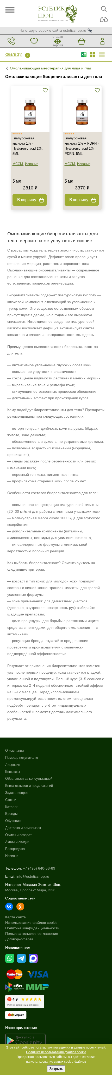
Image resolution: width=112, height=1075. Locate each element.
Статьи (10, 800)
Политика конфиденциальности (32, 928)
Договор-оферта (19, 939)
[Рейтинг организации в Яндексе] (24, 1001)
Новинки (11, 856)
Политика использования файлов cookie (56, 1052)
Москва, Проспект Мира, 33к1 (30, 890)
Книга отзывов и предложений (29, 786)
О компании (14, 750)
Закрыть (56, 1069)
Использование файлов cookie (31, 922)
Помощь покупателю (21, 758)
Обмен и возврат (18, 835)
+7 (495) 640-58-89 (39, 868)
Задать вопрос (16, 793)
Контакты (12, 772)
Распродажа (15, 849)
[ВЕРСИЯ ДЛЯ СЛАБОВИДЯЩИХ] (103, 19)
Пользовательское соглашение (31, 933)
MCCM (17, 83)
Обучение (13, 821)
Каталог (11, 807)
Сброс (43, 62)
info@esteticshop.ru (32, 876)
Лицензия (12, 765)
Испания (31, 164)
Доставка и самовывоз (23, 828)
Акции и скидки (17, 842)
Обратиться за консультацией (28, 779)
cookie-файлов (75, 1061)
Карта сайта (15, 917)
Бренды (11, 814)
